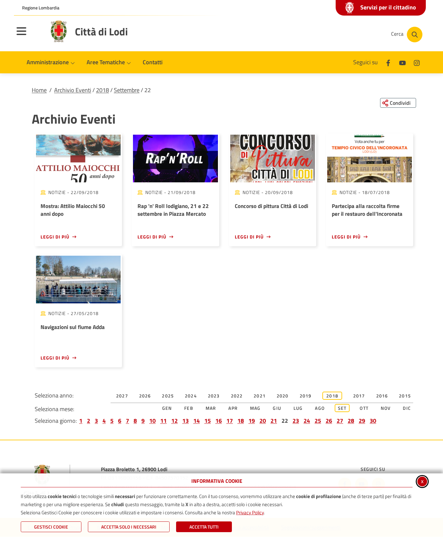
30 (373, 420)
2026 (145, 395)
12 (174, 420)
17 (229, 420)
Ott (364, 408)
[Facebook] (388, 62)
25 (318, 420)
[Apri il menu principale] (29, 35)
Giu (277, 408)
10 (152, 420)
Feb (188, 408)
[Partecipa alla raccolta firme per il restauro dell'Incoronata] (369, 158)
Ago (320, 408)
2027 (122, 395)
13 (185, 420)
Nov (386, 408)
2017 (359, 395)
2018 (102, 90)
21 (273, 420)
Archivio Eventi (72, 90)
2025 (168, 395)
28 (351, 420)
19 (251, 420)
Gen (167, 408)
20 (262, 420)
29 (362, 420)
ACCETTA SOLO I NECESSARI (128, 526)
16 (218, 420)
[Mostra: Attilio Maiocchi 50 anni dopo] (78, 158)
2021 (260, 395)
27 (340, 420)
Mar (211, 408)
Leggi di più (55, 236)
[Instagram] (417, 62)
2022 (237, 395)
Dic (407, 408)
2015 (405, 395)
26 (329, 420)
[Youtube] (402, 62)
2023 (214, 395)
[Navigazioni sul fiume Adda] (78, 279)
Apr (233, 408)
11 (163, 420)
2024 (191, 395)
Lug (298, 408)
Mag (255, 408)
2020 (283, 395)
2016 (382, 395)
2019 (306, 395)
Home (39, 90)
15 (207, 420)
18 (240, 420)
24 (307, 420)
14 (196, 420)
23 (296, 420)
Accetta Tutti (204, 526)
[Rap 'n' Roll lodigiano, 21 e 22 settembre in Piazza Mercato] (175, 158)
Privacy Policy (250, 512)
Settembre (126, 90)
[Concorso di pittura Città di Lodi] (272, 158)
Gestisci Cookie (51, 526)
